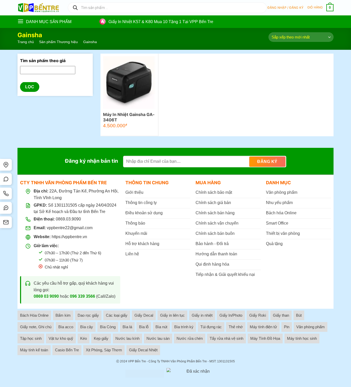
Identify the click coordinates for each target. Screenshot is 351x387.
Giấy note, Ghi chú (35, 327)
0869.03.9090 (68, 219)
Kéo (83, 338)
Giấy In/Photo (230, 315)
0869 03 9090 (46, 296)
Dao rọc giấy (88, 315)
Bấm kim (63, 315)
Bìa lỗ (144, 327)
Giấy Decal (143, 315)
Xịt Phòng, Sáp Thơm (104, 350)
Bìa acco (65, 327)
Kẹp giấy (101, 338)
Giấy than (281, 315)
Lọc (29, 87)
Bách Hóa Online (34, 315)
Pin (286, 327)
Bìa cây (86, 327)
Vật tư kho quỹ (61, 338)
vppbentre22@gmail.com (70, 228)
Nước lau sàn (158, 338)
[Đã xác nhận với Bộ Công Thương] (196, 373)
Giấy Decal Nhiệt (143, 350)
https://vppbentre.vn (69, 237)
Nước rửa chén (190, 338)
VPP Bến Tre (137, 361)
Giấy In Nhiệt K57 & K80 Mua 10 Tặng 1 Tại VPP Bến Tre (160, 22)
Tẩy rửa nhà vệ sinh (226, 338)
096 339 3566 (82, 296)
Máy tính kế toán (34, 350)
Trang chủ (25, 42)
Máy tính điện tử (263, 327)
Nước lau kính (127, 338)
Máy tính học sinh (302, 338)
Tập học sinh (31, 338)
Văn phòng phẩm (310, 327)
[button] (285, 8)
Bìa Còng (108, 327)
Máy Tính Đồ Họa (265, 338)
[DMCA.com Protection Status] (144, 374)
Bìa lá (127, 327)
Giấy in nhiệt (202, 315)
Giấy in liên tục (172, 315)
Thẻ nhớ (236, 327)
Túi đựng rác (211, 327)
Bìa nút (161, 327)
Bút (299, 315)
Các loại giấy (116, 315)
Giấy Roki (257, 315)
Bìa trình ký (183, 327)
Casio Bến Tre (67, 350)
